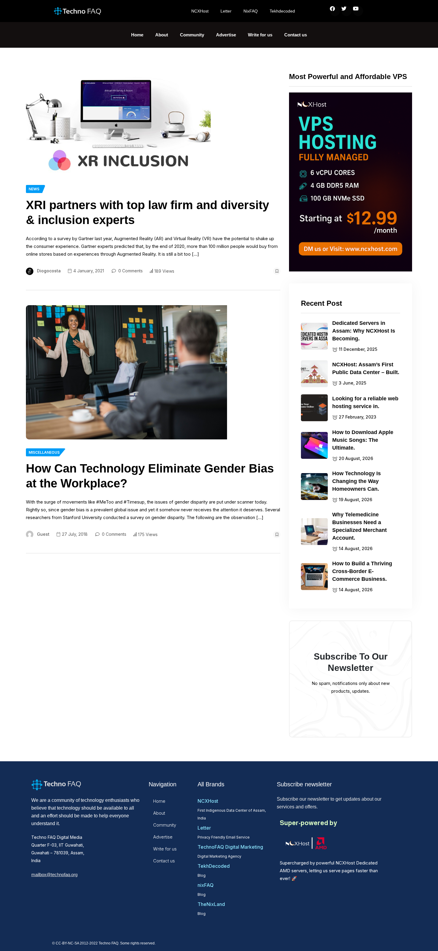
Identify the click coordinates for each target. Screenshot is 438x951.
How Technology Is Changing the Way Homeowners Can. (356, 481)
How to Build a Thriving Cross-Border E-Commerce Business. (362, 571)
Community (192, 34)
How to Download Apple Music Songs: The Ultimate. (362, 440)
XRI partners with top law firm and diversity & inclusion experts (147, 212)
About (161, 34)
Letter (226, 11)
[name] (118, 124)
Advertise (226, 34)
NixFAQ (250, 11)
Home (137, 34)
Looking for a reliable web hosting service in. (365, 402)
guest (43, 534)
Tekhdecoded (282, 11)
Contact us (295, 34)
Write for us (260, 34)
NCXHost (200, 11)
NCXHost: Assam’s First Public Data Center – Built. (365, 368)
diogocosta (49, 270)
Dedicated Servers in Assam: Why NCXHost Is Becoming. (363, 331)
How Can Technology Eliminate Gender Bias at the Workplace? (150, 476)
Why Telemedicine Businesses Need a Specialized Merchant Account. (359, 526)
